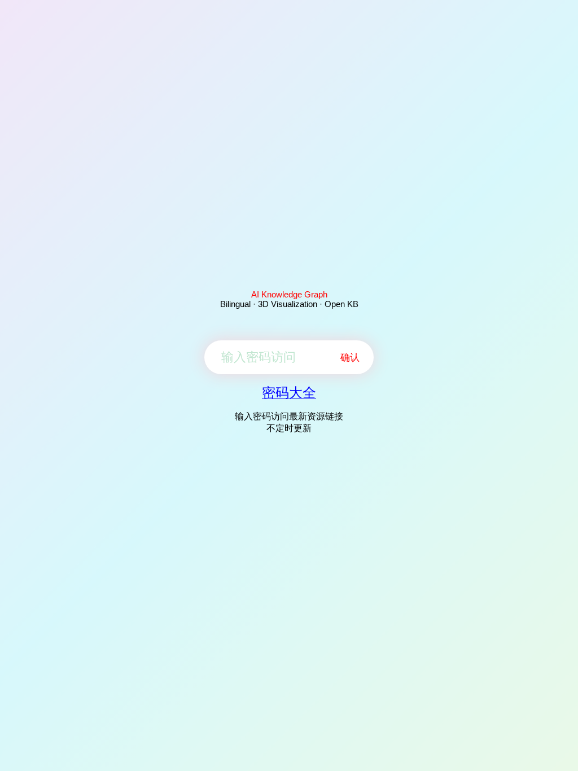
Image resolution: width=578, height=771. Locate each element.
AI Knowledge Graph (289, 294)
